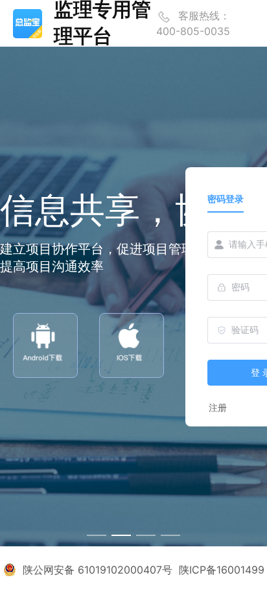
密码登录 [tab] (225, 198)
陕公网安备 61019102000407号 (97, 569)
